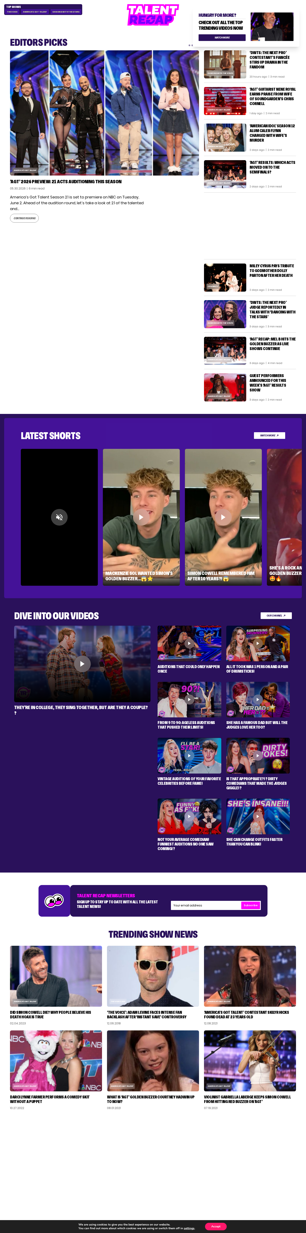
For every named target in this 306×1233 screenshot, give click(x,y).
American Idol (215, 146)
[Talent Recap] (153, 15)
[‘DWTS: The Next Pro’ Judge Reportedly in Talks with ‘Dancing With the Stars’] (225, 314)
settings (189, 1228)
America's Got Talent (35, 12)
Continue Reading (24, 218)
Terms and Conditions (272, 1153)
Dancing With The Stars (66, 12)
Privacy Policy (265, 1146)
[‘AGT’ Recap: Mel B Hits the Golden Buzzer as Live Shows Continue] (225, 351)
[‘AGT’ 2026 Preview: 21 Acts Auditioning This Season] (104, 113)
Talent (212, 1133)
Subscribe (250, 905)
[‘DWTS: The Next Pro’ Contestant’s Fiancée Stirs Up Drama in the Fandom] (225, 64)
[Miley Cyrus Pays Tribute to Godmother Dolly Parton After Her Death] (225, 278)
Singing (213, 1139)
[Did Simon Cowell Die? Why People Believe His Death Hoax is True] (56, 976)
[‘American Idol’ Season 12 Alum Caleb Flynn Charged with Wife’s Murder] (225, 138)
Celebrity (213, 286)
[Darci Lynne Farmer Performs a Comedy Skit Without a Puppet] (56, 1060)
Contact (260, 1139)
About (257, 1133)
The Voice (12, 12)
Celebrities (216, 1153)
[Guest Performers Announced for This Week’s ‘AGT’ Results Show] (225, 387)
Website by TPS (285, 1182)
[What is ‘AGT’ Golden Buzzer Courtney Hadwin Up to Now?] (153, 1060)
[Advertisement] (250, 226)
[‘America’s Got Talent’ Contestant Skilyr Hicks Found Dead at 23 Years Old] (250, 976)
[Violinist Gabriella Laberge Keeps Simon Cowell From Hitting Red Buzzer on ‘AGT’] (250, 1060)
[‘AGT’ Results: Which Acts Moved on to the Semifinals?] (225, 174)
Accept (215, 1226)
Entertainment (220, 1146)
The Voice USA (118, 1001)
